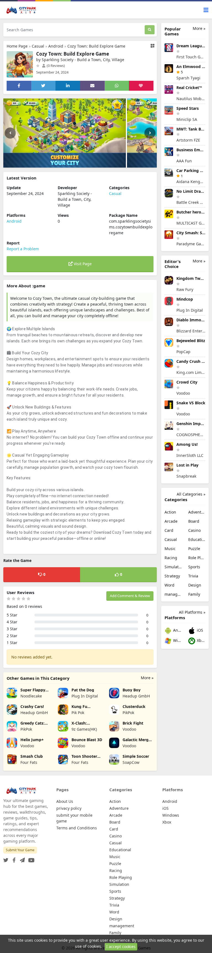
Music (170, 548)
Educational (196, 539)
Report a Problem (23, 248)
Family (194, 594)
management (173, 594)
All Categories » (191, 494)
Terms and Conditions (76, 827)
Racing (171, 557)
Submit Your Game (20, 850)
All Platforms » (192, 612)
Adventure (196, 512)
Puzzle (194, 548)
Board (193, 521)
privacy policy (68, 808)
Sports (194, 566)
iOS (199, 630)
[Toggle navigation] (206, 10)
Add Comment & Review (130, 595)
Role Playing (196, 557)
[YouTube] (30, 858)
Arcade (171, 521)
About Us (64, 801)
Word (169, 585)
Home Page (17, 46)
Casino (194, 530)
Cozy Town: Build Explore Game (96, 46)
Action (170, 512)
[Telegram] (21, 858)
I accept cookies (121, 946)
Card (169, 530)
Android (55, 46)
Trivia (193, 576)
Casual (38, 46)
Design (194, 585)
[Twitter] (5, 858)
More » (147, 678)
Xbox (200, 640)
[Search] (150, 29)
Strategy (172, 576)
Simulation (173, 566)
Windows (177, 640)
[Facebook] (13, 858)
